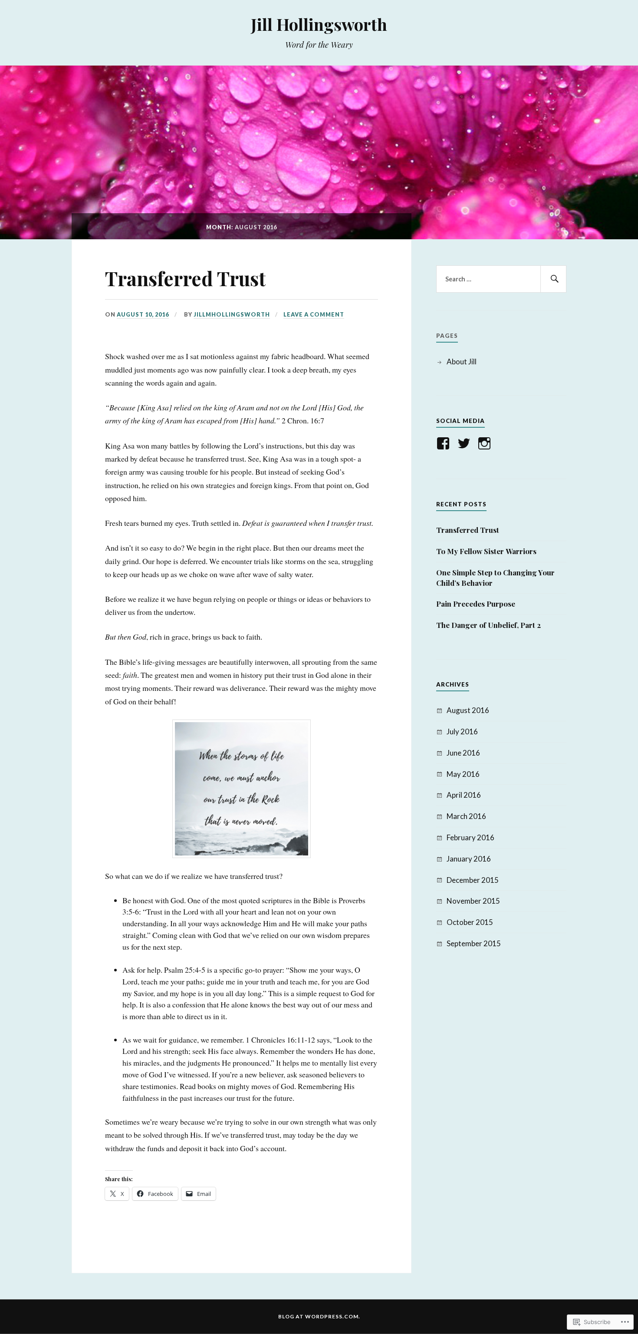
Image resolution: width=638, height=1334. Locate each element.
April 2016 (464, 794)
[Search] (553, 279)
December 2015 (473, 880)
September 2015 (474, 943)
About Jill (462, 361)
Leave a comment (313, 314)
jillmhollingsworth (232, 314)
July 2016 (462, 731)
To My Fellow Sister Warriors (486, 551)
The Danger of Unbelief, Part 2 (488, 625)
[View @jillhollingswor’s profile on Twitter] (465, 443)
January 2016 (469, 858)
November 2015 (473, 900)
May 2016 (463, 774)
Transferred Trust (185, 278)
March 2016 (466, 816)
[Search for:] (501, 279)
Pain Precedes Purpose (475, 603)
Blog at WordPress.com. (319, 1316)
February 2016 (470, 837)
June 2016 (463, 752)
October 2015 (470, 922)
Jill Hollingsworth (319, 24)
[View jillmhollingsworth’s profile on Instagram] (485, 443)
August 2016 (468, 710)
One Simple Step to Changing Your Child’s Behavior (495, 578)
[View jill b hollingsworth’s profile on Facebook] (444, 443)
